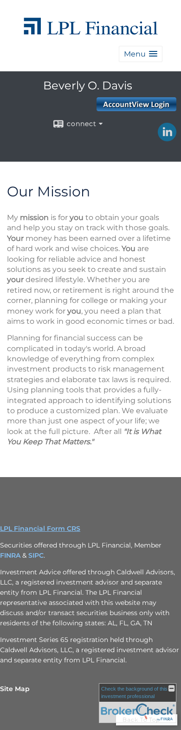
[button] (140, 54)
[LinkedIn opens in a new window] (167, 138)
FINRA (10, 555)
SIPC (36, 555)
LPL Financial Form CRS (40, 528)
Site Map (15, 689)
